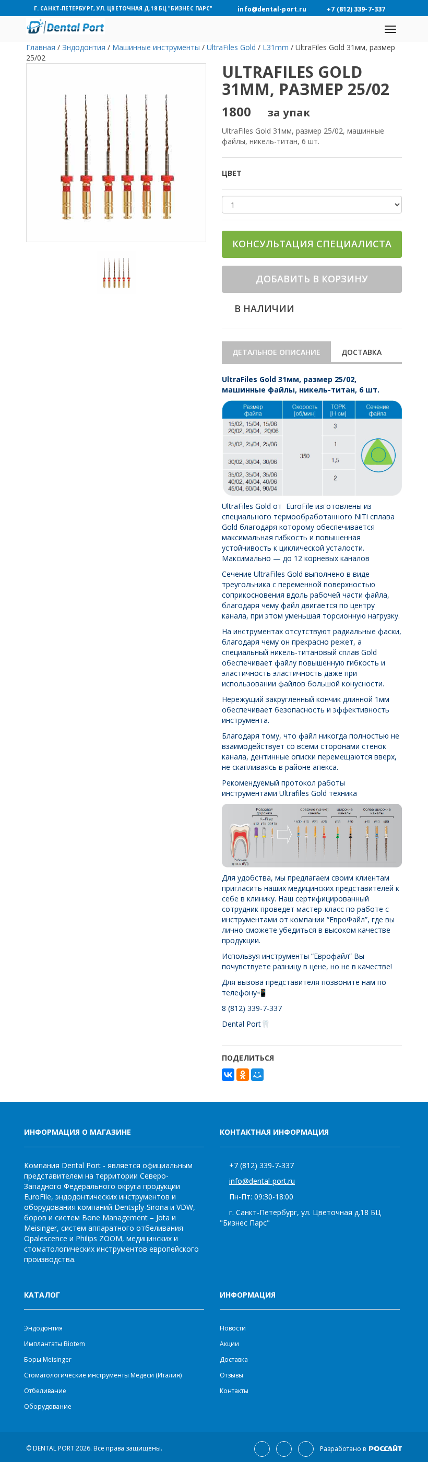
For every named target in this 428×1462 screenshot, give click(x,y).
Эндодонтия (43, 1328)
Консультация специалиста (311, 243)
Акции (229, 1343)
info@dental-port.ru (262, 1181)
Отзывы (231, 1375)
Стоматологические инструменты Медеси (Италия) (103, 1375)
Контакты (234, 1390)
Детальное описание (276, 352)
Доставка (361, 352)
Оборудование (48, 1406)
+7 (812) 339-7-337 (261, 1165)
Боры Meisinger (48, 1359)
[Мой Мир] (257, 1074)
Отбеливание (45, 1390)
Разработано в (343, 1448)
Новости (233, 1328)
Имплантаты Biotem (54, 1343)
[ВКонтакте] (228, 1074)
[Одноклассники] (242, 1074)
